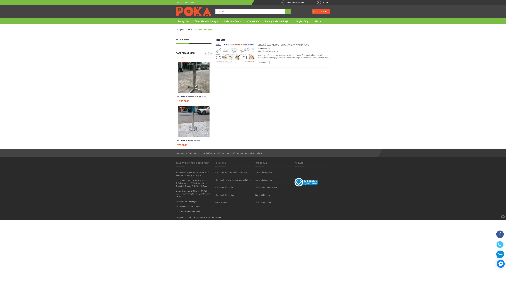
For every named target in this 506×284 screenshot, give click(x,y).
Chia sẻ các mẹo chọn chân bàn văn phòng (283, 45)
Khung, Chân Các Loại (276, 21)
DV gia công (302, 21)
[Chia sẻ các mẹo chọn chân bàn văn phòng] (235, 53)
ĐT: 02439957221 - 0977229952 (188, 206)
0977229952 (326, 2)
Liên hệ (317, 21)
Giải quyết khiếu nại (262, 195)
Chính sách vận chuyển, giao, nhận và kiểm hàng (234, 180)
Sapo (219, 217)
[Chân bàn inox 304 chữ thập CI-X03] (193, 77)
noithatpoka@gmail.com (295, 2)
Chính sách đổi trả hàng (224, 195)
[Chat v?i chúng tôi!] (501, 264)
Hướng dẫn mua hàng (263, 172)
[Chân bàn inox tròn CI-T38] (193, 121)
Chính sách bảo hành (263, 203)
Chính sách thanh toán (224, 188)
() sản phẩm (322, 11)
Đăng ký (179, 2)
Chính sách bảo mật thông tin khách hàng (231, 172)
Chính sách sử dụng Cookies (266, 188)
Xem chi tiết (263, 62)
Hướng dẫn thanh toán (263, 180)
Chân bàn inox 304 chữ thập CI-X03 (191, 97)
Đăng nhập (189, 2)
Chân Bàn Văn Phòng (206, 21)
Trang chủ (183, 21)
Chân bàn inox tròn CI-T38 (188, 141)
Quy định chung (221, 203)
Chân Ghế (252, 21)
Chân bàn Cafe (232, 21)
